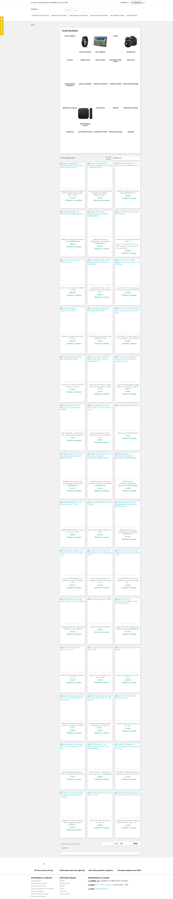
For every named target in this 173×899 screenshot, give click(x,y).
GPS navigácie (100, 52)
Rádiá (116, 36)
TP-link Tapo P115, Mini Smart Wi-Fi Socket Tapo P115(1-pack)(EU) (127, 337)
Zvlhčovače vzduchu (100, 84)
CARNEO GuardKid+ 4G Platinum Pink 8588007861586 (72, 240)
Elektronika (132, 15)
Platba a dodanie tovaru (39, 883)
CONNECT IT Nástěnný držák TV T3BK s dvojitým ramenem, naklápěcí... (72, 822)
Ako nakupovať (36, 881)
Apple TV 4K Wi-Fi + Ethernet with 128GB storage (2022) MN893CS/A (127, 628)
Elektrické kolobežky (130, 84)
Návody (61, 886)
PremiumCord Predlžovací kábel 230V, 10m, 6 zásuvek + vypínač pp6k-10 (128, 387)
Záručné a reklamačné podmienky (42, 889)
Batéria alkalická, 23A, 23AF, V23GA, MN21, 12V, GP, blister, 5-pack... (100, 435)
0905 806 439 (54, 2)
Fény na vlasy (100, 60)
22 (121, 843)
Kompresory (100, 108)
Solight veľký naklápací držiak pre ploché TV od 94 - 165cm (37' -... (127, 821)
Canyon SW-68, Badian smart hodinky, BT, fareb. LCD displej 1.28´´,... (72, 580)
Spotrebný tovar (117, 15)
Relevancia (126, 158)
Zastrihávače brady (85, 132)
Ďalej (136, 843)
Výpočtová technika (40, 15)
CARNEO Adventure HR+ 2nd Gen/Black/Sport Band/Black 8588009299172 (72, 483)
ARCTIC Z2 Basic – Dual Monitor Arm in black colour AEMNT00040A (100, 773)
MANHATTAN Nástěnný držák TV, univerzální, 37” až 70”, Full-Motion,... (100, 726)
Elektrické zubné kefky (116, 60)
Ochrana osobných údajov (39, 894)
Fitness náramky (85, 52)
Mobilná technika (59, 15)
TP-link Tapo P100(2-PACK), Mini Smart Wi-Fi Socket (73, 386)
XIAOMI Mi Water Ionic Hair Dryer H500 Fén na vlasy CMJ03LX (72, 628)
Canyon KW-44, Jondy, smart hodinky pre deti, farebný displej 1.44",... (100, 580)
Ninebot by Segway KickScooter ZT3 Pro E (72, 337)
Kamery (70, 60)
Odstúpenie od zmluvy (38, 896)
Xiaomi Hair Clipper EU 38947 (100, 627)
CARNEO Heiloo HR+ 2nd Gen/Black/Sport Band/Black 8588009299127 (128, 532)
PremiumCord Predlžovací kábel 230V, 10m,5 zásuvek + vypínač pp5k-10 (100, 387)
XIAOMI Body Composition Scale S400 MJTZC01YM (100, 337)
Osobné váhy (85, 60)
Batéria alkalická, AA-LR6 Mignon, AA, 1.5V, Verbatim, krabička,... (72, 434)
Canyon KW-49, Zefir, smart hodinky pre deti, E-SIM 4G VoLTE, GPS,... (100, 290)
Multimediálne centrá (85, 124)
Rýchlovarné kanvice (70, 108)
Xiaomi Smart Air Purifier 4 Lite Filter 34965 (100, 676)
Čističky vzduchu (115, 84)
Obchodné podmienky (38, 886)
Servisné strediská (37, 891)
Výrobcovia (63, 891)
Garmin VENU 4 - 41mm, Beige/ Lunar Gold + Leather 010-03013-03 (128, 289)
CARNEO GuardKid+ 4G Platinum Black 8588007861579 (128, 192)
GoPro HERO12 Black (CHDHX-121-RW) (100, 531)
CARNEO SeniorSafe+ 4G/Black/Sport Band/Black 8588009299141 (100, 241)
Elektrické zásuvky (115, 132)
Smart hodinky (70, 36)
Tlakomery (131, 60)
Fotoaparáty (130, 52)
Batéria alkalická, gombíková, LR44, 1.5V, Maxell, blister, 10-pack (72, 773)
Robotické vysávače (131, 108)
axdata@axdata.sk (43, 2)
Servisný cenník (64, 883)
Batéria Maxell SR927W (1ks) (128, 433)
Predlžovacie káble (100, 132)
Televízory (70, 132)
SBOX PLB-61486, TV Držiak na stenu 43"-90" (100, 821)
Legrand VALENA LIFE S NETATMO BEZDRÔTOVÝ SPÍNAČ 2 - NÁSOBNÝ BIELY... (100, 193)
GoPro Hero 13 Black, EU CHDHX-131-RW (72, 289)
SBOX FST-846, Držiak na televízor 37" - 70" (72, 676)
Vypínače (131, 132)
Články (61, 889)
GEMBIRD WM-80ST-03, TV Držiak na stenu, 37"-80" (72, 531)
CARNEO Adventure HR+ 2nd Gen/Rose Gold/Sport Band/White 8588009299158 (100, 483)
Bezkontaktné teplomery (70, 84)
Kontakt (62, 881)
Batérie (115, 108)
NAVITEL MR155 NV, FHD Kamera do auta (127, 725)
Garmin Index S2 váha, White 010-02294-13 (127, 240)
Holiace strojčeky (85, 84)
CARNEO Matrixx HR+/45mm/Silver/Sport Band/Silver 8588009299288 (127, 483)
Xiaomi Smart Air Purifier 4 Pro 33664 (127, 676)
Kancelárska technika (78, 15)
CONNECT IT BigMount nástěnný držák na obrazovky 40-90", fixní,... (128, 773)
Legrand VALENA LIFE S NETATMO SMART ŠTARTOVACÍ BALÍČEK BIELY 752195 (72, 193)
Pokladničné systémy (99, 15)
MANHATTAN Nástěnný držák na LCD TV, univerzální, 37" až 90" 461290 (72, 726)
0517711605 (64, 2)
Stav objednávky (64, 894)
